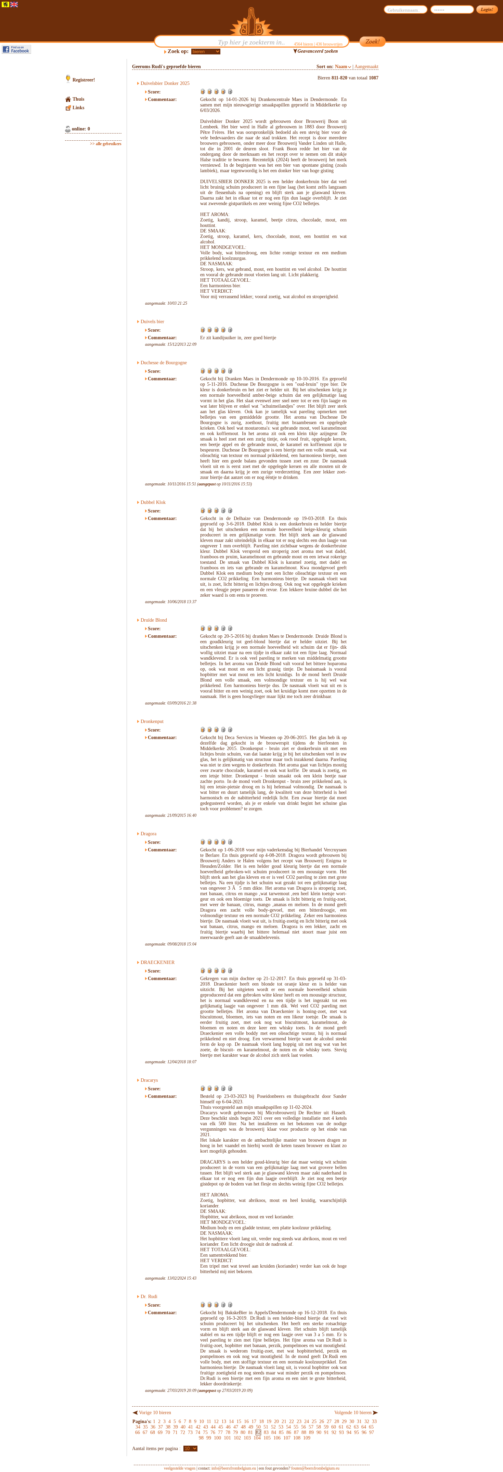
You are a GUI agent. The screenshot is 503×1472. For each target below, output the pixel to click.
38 (168, 1427)
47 (235, 1427)
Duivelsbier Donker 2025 (165, 83)
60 (333, 1427)
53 (281, 1427)
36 (153, 1427)
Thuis (78, 99)
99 (208, 1438)
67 (145, 1432)
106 (277, 1438)
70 (167, 1432)
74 (197, 1432)
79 (235, 1432)
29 (344, 1421)
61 (341, 1427)
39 (175, 1427)
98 (201, 1438)
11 (209, 1421)
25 (314, 1421)
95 (356, 1432)
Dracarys (149, 1080)
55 (296, 1427)
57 (311, 1427)
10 (201, 1421)
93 (341, 1432)
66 (137, 1432)
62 (348, 1427)
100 (217, 1438)
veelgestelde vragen (179, 1468)
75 (205, 1432)
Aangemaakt (366, 66)
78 (227, 1432)
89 (311, 1432)
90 (319, 1432)
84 (273, 1432)
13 (223, 1421)
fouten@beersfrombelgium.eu (315, 1468)
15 (238, 1421)
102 (237, 1438)
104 (257, 1438)
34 (138, 1427)
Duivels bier (152, 321)
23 (299, 1421)
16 (246, 1421)
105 (267, 1438)
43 (205, 1427)
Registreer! (84, 80)
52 (273, 1427)
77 (220, 1432)
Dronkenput (152, 721)
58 (318, 1427)
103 (247, 1438)
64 (363, 1427)
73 (190, 1432)
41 (190, 1427)
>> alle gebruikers (105, 143)
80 (243, 1432)
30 (351, 1421)
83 (266, 1432)
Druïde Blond (154, 620)
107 (287, 1438)
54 (288, 1427)
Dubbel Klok (153, 502)
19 (269, 1421)
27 (329, 1421)
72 (182, 1432)
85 (281, 1432)
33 (374, 1421)
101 (227, 1438)
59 (326, 1427)
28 (336, 1421)
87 (296, 1432)
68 (152, 1432)
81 (250, 1432)
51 (265, 1427)
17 (254, 1421)
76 (212, 1432)
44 (213, 1427)
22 (291, 1421)
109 (306, 1438)
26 (321, 1421)
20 (276, 1421)
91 (326, 1432)
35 (145, 1427)
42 (198, 1427)
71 (175, 1432)
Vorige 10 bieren (155, 1412)
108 (296, 1438)
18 (261, 1421)
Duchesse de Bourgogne (164, 362)
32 (366, 1421)
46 (228, 1427)
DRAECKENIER (158, 962)
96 (364, 1432)
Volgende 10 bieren (353, 1412)
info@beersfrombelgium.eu (233, 1468)
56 (303, 1427)
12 (216, 1421)
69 (160, 1432)
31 (359, 1421)
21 (284, 1421)
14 (231, 1421)
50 (258, 1427)
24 (306, 1421)
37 (160, 1427)
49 (250, 1427)
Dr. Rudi (149, 1296)
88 (303, 1432)
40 (183, 1427)
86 (288, 1432)
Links (78, 107)
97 (371, 1432)
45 (220, 1427)
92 (334, 1432)
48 (243, 1427)
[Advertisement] (411, 161)
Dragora (148, 833)
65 (371, 1427)
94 (349, 1432)
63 (356, 1427)
